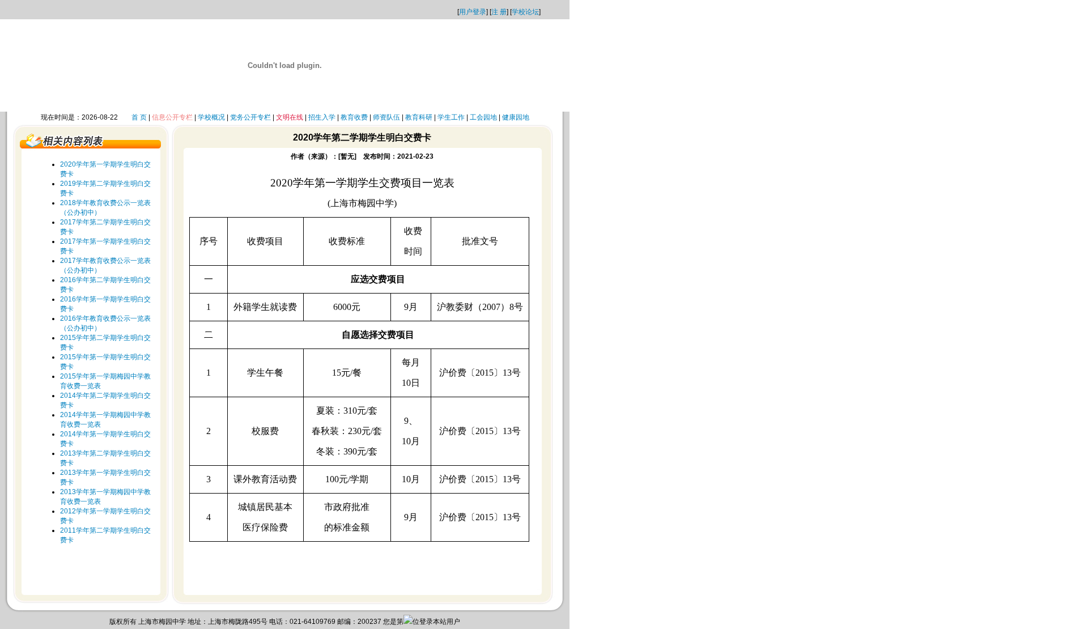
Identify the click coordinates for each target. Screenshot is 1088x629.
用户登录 (472, 12)
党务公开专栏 (250, 117)
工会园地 (483, 117)
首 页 (139, 117)
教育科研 (418, 117)
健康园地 (515, 117)
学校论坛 (525, 12)
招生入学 (321, 117)
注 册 (499, 12)
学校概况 (211, 117)
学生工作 (451, 117)
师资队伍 (386, 117)
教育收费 (354, 117)
